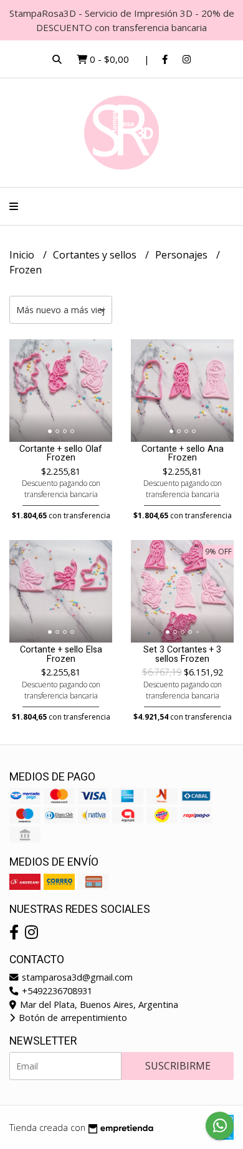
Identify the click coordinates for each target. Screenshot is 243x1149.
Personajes (182, 255)
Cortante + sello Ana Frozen (182, 453)
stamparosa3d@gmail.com (76, 977)
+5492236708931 (55, 991)
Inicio (23, 255)
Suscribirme (178, 1066)
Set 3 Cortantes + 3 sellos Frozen (182, 654)
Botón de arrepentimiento (71, 1017)
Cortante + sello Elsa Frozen (61, 654)
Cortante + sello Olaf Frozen (60, 453)
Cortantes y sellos (96, 255)
